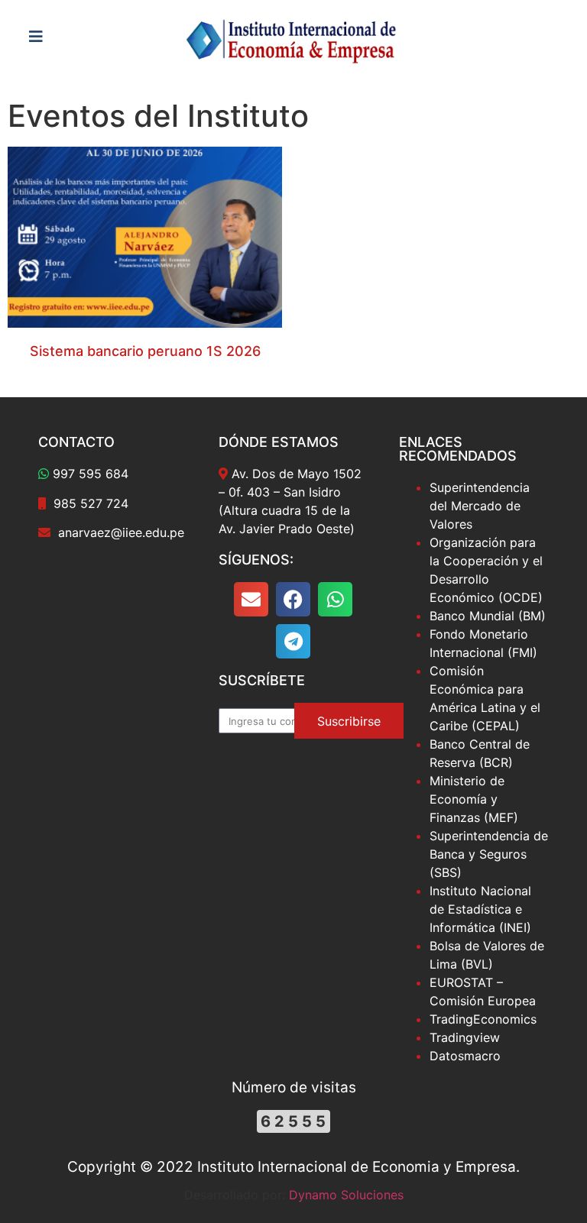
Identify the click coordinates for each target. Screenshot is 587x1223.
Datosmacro (465, 1055)
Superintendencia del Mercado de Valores (480, 506)
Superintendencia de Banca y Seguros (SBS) (489, 854)
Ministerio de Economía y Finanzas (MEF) (474, 799)
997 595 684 (90, 473)
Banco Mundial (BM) (488, 615)
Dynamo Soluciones (346, 1194)
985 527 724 (91, 503)
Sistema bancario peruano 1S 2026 (145, 351)
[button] (251, 599)
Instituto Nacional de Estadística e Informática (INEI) (480, 909)
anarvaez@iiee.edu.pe (121, 532)
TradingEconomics (483, 1019)
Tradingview (465, 1037)
